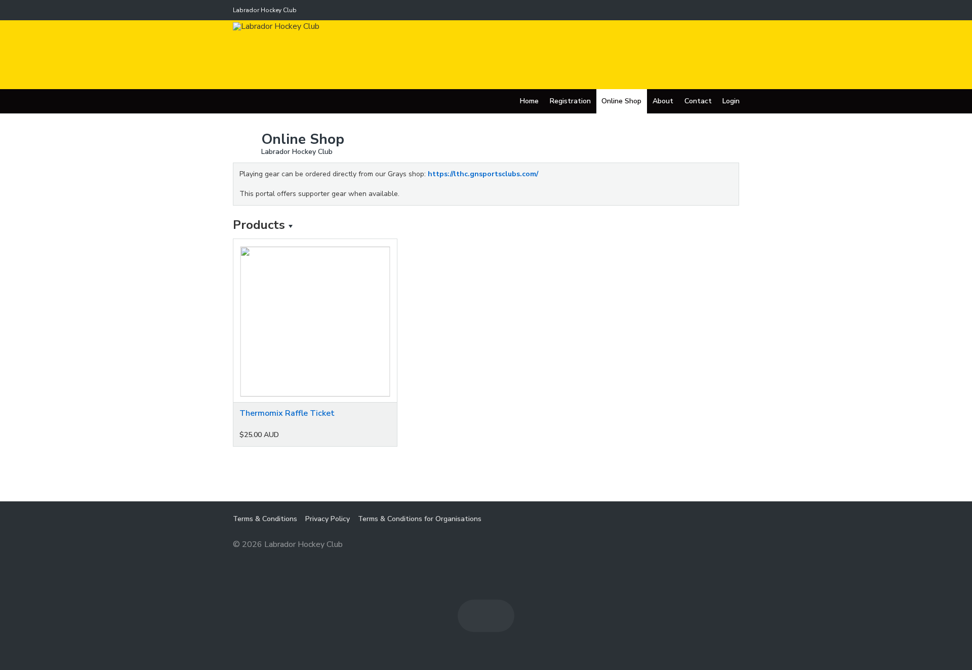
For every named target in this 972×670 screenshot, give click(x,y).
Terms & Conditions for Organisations (419, 519)
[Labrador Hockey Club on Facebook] (474, 616)
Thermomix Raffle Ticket (287, 414)
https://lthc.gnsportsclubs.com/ (483, 174)
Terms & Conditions (265, 519)
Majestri (703, 545)
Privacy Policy (327, 519)
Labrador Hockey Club (265, 10)
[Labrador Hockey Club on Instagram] (498, 616)
